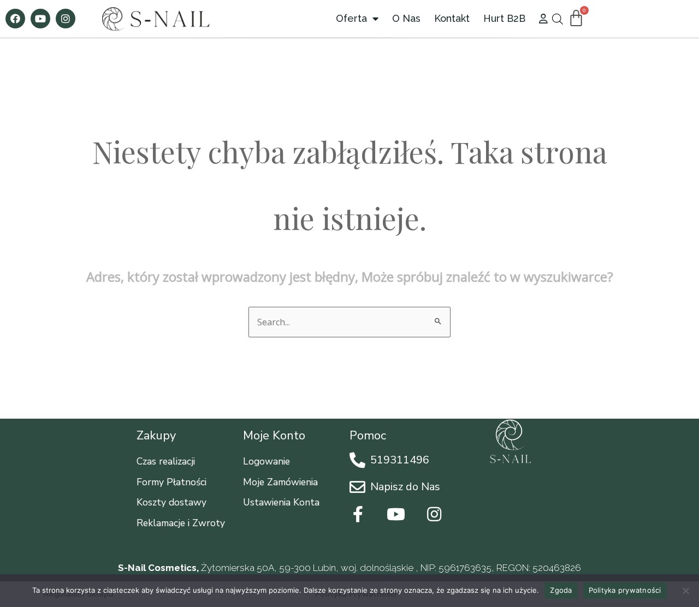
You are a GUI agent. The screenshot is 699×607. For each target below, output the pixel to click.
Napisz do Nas (405, 486)
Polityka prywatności (625, 590)
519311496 (399, 460)
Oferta (351, 18)
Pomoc (368, 435)
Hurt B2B (504, 18)
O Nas (406, 18)
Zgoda (561, 590)
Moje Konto (274, 435)
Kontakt (452, 18)
